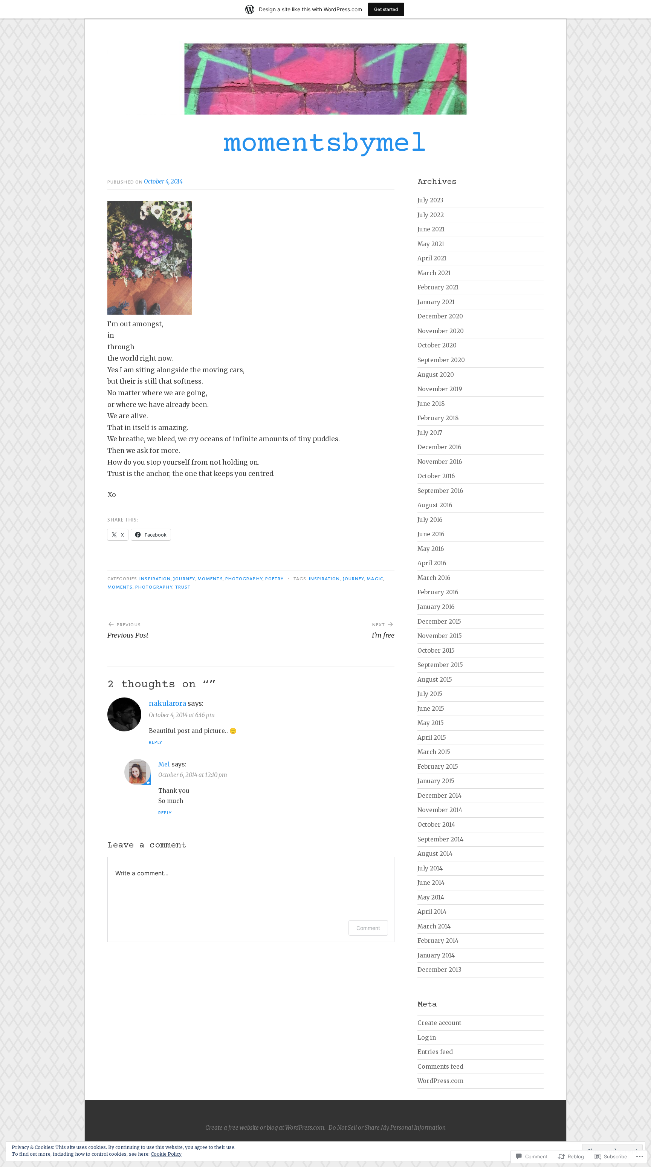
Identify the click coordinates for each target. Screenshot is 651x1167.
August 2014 (434, 853)
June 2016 (430, 534)
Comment (368, 928)
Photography (244, 578)
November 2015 (439, 635)
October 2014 (436, 824)
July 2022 (430, 215)
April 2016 (431, 563)
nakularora (167, 703)
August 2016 (434, 505)
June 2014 (431, 882)
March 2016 (433, 577)
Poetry (274, 578)
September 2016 (440, 490)
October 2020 (437, 345)
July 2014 (430, 868)
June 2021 (431, 229)
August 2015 (434, 679)
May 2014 (430, 897)
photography (154, 587)
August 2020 (435, 374)
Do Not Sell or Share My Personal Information (387, 1127)
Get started (386, 9)
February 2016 (437, 592)
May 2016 (430, 548)
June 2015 (430, 708)
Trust (183, 587)
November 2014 (439, 810)
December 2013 (439, 969)
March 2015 (433, 752)
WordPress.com (440, 1080)
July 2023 (430, 200)
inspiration (324, 578)
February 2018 (438, 418)
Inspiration (155, 578)
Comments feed (440, 1066)
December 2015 (439, 621)
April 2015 (431, 737)
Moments (210, 578)
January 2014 (436, 955)
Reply (155, 742)
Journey (184, 578)
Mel (164, 764)
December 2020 (440, 316)
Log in (426, 1037)
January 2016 (435, 606)
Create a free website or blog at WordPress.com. (265, 1127)
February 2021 (437, 287)
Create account (439, 1022)
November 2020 (440, 331)
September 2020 (441, 360)
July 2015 (429, 693)
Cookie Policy (166, 1154)
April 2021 (431, 258)
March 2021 (434, 273)
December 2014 (439, 795)
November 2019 (439, 389)
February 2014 (437, 940)
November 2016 (439, 461)
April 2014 (431, 911)
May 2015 (430, 723)
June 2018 (431, 403)
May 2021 (430, 244)
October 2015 (436, 650)
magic (375, 578)
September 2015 (440, 664)
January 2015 (435, 781)
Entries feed (435, 1051)
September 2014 (440, 839)
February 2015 (437, 766)
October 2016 (436, 476)
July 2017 (429, 432)
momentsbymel (325, 144)
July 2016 (429, 519)
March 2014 (434, 926)
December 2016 (439, 447)
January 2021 (436, 302)
